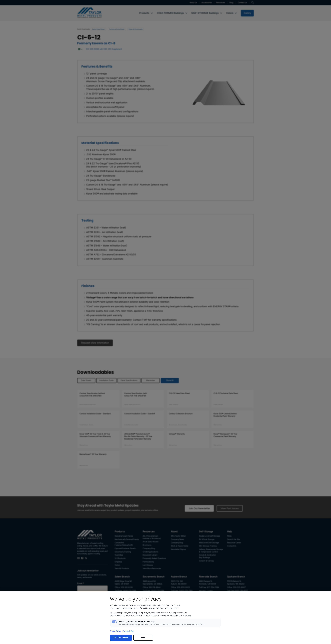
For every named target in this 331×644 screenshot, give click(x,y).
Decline (143, 637)
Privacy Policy (115, 631)
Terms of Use (128, 631)
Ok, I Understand (121, 637)
